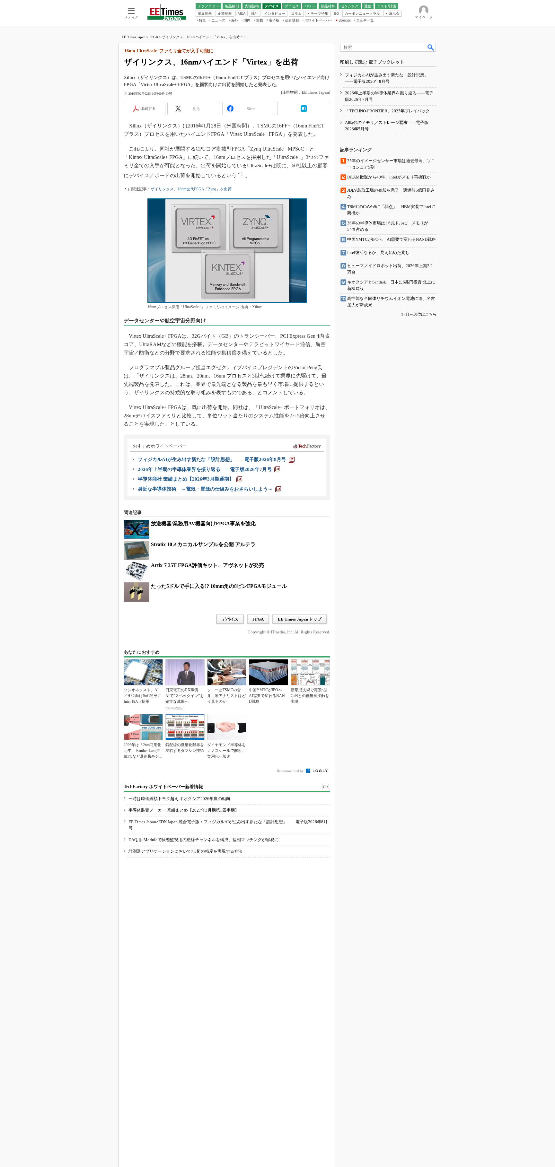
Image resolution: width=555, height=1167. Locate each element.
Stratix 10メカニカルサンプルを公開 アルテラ (203, 544)
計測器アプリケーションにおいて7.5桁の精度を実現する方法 (185, 851)
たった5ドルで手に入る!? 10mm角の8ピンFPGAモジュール (219, 586)
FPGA (153, 37)
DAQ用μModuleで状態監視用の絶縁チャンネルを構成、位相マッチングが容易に (203, 839)
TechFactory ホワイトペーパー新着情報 (163, 786)
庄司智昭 (290, 92)
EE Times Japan (133, 37)
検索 (431, 47)
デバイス (230, 619)
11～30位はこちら (421, 314)
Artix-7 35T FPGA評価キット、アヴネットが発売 (207, 565)
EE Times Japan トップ (300, 619)
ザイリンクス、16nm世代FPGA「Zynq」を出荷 (191, 189)
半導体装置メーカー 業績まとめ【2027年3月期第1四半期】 (183, 810)
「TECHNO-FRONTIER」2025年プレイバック (387, 111)
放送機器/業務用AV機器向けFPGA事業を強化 (203, 523)
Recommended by (291, 771)
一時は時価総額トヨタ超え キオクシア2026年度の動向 (179, 798)
